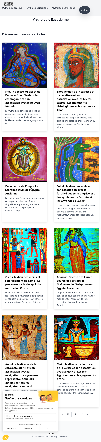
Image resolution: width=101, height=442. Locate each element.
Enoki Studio (44, 436)
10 (68, 414)
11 (75, 414)
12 (81, 414)
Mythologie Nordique (37, 7)
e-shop (84, 10)
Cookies (50, 433)
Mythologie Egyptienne (63, 7)
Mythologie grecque (12, 7)
